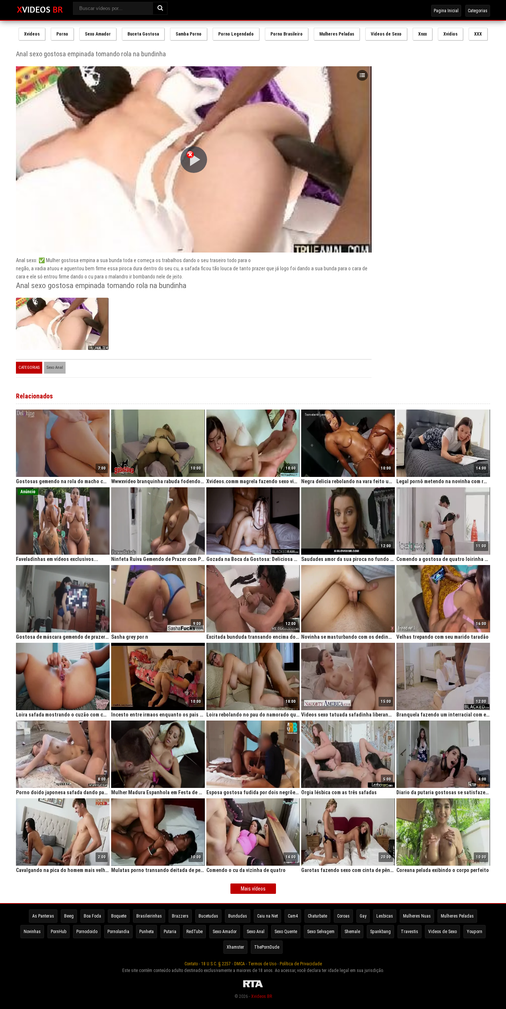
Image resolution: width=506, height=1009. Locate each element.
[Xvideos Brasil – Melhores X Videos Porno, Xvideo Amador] (40, 10)
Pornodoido (86, 931)
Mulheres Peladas (336, 34)
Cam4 (293, 916)
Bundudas (237, 916)
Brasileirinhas (149, 916)
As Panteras (43, 916)
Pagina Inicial (446, 10)
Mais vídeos (253, 889)
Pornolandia (118, 931)
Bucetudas (208, 916)
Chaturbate (317, 916)
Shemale (352, 931)
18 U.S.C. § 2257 (216, 963)
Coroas (343, 916)
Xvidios (450, 34)
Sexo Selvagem (320, 931)
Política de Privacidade (301, 963)
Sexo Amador (98, 34)
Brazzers (180, 916)
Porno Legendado (236, 34)
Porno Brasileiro (286, 34)
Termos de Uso (262, 963)
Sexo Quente (285, 931)
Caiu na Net (267, 916)
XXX (478, 34)
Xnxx (422, 34)
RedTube (194, 931)
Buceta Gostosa (143, 34)
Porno (62, 34)
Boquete (118, 916)
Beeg (69, 916)
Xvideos (32, 34)
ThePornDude (266, 947)
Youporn (474, 931)
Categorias (477, 10)
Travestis (409, 931)
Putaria (170, 931)
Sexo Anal (55, 367)
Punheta (146, 931)
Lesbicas (384, 916)
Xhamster (235, 947)
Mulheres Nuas (417, 916)
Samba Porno (189, 34)
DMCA (239, 963)
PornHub (58, 931)
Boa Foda (92, 916)
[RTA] (253, 987)
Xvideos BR (261, 996)
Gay (363, 916)
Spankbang (380, 931)
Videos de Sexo (386, 34)
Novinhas (32, 931)
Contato (191, 963)
